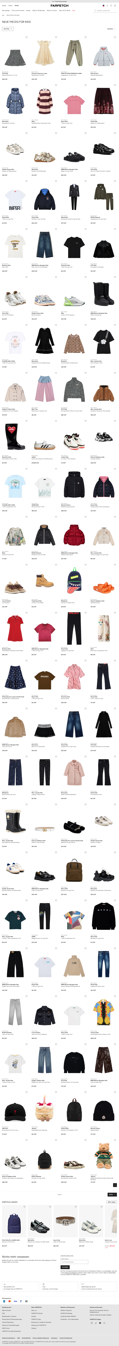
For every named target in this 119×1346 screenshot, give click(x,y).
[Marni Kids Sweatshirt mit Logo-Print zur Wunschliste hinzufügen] (115, 900)
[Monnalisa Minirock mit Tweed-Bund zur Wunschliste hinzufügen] (56, 709)
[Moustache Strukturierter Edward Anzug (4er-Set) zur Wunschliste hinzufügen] (85, 181)
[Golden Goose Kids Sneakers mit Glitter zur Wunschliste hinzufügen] (115, 804)
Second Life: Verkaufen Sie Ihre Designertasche (99, 1311)
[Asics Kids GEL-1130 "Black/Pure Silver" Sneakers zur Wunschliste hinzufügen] (115, 133)
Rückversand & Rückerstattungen (12, 1319)
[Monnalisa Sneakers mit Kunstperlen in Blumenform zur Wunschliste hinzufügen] (115, 852)
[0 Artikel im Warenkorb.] (115, 6)
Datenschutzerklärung (71, 1272)
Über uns (34, 1310)
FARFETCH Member (66, 1313)
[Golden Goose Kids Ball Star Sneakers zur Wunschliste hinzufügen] (56, 277)
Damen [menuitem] (4, 5)
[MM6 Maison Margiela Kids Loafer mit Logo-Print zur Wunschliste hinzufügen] (56, 852)
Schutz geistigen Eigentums (41, 1338)
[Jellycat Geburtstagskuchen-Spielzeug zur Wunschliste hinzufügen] (56, 1092)
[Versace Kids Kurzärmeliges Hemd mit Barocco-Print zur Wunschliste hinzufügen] (115, 996)
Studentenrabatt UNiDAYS (68, 1316)
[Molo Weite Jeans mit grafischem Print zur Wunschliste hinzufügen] (115, 613)
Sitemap (33, 1328)
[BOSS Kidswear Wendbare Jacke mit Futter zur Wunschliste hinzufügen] (56, 517)
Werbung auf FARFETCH (38, 1325)
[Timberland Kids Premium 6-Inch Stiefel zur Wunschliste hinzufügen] (56, 565)
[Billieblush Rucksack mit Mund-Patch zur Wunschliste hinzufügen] (85, 565)
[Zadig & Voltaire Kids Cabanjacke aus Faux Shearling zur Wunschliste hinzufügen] (26, 373)
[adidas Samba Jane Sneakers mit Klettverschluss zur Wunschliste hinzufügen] (56, 421)
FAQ (44, 1286)
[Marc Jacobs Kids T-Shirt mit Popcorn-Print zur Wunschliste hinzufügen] (26, 1044)
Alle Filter (6, 29)
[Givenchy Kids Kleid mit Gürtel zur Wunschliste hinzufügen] (85, 661)
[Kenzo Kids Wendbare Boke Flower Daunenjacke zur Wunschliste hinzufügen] (115, 469)
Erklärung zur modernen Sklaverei (41, 1322)
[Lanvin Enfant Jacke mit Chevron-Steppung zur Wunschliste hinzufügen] (56, 996)
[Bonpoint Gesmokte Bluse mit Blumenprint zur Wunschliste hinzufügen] (85, 325)
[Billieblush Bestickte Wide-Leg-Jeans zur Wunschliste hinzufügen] (26, 757)
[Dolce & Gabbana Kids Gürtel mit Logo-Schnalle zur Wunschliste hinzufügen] (56, 804)
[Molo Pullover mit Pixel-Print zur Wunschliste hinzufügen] (26, 517)
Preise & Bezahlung (8, 1322)
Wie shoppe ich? (9, 1286)
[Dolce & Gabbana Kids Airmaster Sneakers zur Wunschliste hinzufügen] (115, 421)
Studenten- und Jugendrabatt (69, 1319)
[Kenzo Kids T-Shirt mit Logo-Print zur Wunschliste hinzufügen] (85, 996)
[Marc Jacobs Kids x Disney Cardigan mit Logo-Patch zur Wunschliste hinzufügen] (115, 517)
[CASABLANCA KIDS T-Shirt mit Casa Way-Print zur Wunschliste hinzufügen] (26, 325)
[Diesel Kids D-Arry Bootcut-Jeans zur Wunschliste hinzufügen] (115, 757)
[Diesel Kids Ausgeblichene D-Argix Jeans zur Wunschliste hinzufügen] (85, 709)
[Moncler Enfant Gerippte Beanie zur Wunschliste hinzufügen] (115, 1092)
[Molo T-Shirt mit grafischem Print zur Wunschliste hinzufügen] (85, 900)
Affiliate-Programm (66, 1310)
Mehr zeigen (111, 1202)
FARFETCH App (36, 1319)
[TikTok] (96, 1323)
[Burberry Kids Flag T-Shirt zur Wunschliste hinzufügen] (26, 229)
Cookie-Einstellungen (66, 1338)
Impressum (54, 1338)
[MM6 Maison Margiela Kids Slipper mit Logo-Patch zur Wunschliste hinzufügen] (85, 133)
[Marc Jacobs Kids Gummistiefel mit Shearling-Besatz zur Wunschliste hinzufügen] (26, 804)
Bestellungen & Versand (9, 1316)
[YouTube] (104, 1323)
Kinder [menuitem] (17, 5)
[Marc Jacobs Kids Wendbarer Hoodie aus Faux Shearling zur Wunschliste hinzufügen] (115, 373)
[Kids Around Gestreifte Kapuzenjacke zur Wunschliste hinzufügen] (115, 37)
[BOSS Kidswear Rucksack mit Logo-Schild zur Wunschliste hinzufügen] (56, 1140)
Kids (3, 15)
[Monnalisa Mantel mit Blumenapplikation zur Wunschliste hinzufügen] (85, 757)
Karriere (33, 1316)
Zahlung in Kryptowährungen (10, 1325)
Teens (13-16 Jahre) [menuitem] (64, 10)
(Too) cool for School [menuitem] (18, 10)
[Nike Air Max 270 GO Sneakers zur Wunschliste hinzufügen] (85, 277)
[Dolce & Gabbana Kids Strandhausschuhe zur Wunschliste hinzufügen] (115, 565)
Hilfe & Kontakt (6, 1310)
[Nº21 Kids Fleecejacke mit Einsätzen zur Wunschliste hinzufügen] (115, 229)
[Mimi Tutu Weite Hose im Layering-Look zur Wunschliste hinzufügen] (56, 373)
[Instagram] (92, 1323)
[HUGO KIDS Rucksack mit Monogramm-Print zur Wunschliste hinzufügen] (85, 1092)
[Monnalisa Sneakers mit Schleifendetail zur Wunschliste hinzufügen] (56, 133)
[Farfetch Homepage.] (59, 5)
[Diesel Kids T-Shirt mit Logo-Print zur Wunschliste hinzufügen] (26, 181)
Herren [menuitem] (10, 5)
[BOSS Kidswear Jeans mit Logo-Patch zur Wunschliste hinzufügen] (26, 996)
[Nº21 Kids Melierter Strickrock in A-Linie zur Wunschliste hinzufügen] (26, 37)
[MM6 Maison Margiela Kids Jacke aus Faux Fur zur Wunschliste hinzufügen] (26, 709)
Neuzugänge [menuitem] (6, 10)
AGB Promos (6, 1328)
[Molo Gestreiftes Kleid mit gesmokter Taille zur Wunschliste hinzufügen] (56, 85)
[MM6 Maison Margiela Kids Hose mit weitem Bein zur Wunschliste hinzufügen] (115, 1044)
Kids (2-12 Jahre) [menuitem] (52, 10)
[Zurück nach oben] (115, 1185)
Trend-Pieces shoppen (61, 1)
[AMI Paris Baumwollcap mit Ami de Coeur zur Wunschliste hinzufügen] (26, 1092)
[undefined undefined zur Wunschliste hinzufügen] (24, 1207)
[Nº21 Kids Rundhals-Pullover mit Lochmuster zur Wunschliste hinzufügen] (85, 1044)
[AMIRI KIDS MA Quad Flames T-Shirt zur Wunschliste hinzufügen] (56, 469)
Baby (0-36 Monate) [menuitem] (39, 10)
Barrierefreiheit (26, 1338)
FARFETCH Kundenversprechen (11, 1331)
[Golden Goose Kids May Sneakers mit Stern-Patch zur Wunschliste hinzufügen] (85, 1140)
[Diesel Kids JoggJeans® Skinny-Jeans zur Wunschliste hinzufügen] (115, 948)
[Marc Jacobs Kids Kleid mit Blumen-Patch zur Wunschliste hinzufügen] (115, 325)
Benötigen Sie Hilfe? (89, 1286)
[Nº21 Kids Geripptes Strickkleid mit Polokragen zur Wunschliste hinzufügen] (115, 709)
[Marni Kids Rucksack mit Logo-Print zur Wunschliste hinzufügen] (85, 852)
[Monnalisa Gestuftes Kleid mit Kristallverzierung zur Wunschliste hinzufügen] (56, 325)
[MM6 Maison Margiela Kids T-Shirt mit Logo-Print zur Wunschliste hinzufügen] (56, 613)
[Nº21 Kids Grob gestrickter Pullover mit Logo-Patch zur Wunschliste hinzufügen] (85, 373)
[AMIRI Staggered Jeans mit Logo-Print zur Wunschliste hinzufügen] (56, 900)
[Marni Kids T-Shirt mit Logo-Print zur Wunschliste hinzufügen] (85, 85)
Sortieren (110, 29)
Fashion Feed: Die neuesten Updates (100, 1315)
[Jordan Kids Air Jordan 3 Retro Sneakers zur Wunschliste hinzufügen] (85, 421)
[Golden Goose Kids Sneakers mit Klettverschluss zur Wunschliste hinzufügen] (26, 133)
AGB (18, 1338)
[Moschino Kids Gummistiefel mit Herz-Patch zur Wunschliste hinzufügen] (26, 421)
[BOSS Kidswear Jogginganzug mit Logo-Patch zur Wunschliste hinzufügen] (115, 181)
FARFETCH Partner (37, 1313)
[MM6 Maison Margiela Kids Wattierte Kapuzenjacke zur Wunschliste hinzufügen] (85, 517)
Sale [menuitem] (73, 10)
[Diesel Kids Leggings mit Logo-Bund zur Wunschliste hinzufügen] (85, 613)
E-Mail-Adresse (64, 1259)
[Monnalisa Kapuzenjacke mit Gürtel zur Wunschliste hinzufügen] (26, 85)
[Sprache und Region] (103, 6)
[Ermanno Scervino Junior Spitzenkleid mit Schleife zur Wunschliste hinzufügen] (56, 37)
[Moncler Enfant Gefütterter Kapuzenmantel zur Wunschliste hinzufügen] (85, 469)
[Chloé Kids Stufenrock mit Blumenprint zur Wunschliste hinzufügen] (115, 85)
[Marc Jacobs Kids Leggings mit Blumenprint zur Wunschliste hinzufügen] (56, 757)
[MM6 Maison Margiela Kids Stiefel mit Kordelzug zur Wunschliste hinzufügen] (115, 277)
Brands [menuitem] (28, 10)
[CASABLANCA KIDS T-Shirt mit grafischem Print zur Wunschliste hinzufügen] (26, 469)
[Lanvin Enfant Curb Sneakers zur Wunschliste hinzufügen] (26, 565)
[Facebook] (100, 1323)
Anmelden (65, 1267)
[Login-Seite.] (107, 6)
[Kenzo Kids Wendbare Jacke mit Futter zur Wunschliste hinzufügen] (56, 181)
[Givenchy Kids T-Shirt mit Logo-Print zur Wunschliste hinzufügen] (85, 229)
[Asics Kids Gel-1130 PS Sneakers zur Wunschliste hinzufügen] (26, 277)
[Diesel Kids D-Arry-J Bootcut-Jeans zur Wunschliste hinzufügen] (115, 661)
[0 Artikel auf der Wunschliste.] (111, 6)
